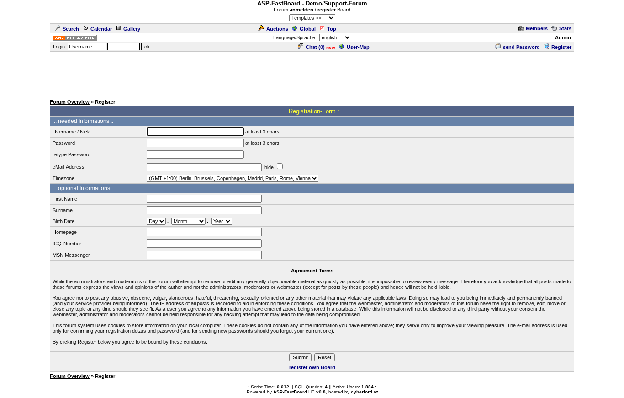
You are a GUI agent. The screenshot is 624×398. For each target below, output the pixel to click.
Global (308, 29)
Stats (565, 28)
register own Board (312, 367)
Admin (563, 37)
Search (71, 29)
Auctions (277, 29)
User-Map (358, 47)
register (326, 9)
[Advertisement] (312, 73)
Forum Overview (70, 102)
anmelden (301, 9)
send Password (521, 47)
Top (331, 29)
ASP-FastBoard (290, 391)
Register (561, 47)
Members (537, 28)
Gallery (131, 29)
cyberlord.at (364, 391)
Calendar (101, 29)
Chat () (315, 47)
